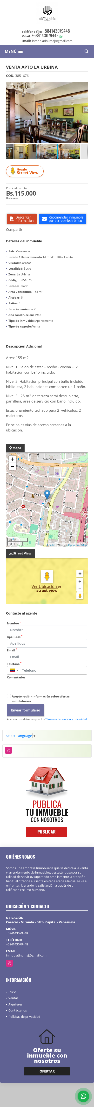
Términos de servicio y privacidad (66, 719)
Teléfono (14, 664)
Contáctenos (17, 1010)
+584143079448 (56, 31)
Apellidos (14, 637)
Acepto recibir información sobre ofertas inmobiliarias (41, 698)
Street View (28, 171)
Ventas (13, 998)
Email (12, 650)
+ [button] (12, 459)
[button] (83, 86)
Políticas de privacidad (24, 1016)
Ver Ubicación (45, 586)
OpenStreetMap (77, 545)
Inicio (12, 992)
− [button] (12, 466)
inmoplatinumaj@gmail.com (26, 955)
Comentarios (16, 677)
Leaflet (51, 545)
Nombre (14, 623)
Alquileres (15, 1004)
